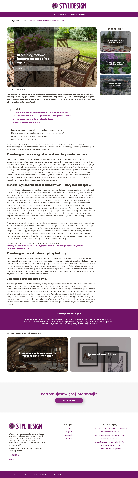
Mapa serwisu (40, 474)
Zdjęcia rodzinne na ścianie (100, 354)
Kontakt (13, 459)
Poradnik (73, 14)
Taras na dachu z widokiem (115, 85)
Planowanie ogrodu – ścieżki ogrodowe (115, 63)
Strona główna (13, 21)
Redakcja (14, 455)
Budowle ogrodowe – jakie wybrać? (115, 41)
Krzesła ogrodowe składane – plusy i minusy (33, 119)
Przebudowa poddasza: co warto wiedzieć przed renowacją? (37, 354)
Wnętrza (62, 14)
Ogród (82, 14)
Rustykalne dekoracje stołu (110, 449)
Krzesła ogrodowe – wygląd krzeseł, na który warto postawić (40, 112)
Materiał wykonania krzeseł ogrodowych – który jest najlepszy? (42, 116)
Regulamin (57, 474)
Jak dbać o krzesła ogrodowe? (27, 122)
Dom (54, 14)
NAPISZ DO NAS (69, 401)
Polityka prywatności (18, 474)
